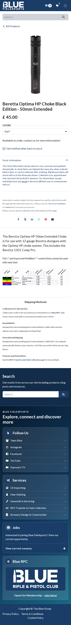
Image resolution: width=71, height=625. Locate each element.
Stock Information (11, 160)
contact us (9, 207)
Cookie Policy (35, 617)
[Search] (63, 17)
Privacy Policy (10, 613)
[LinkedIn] (32, 219)
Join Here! (50, 595)
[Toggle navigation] (65, 5)
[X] (25, 219)
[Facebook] (18, 219)
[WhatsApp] (39, 219)
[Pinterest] (45, 219)
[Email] (52, 219)
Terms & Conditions (32, 613)
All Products (13, 26)
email (24, 181)
